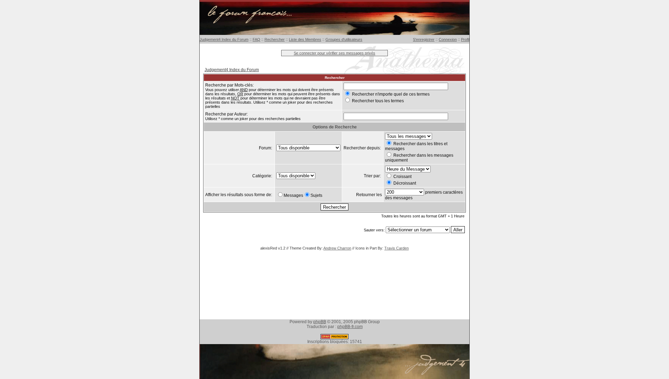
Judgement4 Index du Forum (224, 39)
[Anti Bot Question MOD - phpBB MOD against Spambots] (334, 337)
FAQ (256, 39)
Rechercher (274, 39)
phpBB (319, 321)
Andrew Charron (337, 248)
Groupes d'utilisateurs (343, 39)
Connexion (448, 39)
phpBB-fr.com (350, 326)
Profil (465, 39)
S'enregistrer (424, 39)
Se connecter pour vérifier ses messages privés (334, 53)
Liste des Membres (305, 39)
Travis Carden (396, 248)
